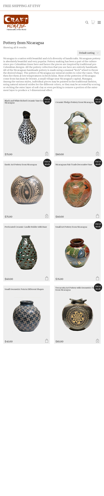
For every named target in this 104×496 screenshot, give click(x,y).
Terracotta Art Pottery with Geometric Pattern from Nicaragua (77, 289)
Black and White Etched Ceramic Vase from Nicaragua (25, 102)
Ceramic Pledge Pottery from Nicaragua (74, 102)
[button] (99, 22)
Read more (46, 154)
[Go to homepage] (16, 22)
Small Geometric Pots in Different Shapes (24, 289)
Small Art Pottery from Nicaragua (71, 227)
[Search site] (86, 23)
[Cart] (93, 22)
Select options (97, 216)
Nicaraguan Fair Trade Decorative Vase (73, 165)
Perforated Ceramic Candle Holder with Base (26, 227)
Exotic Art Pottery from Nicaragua (21, 165)
